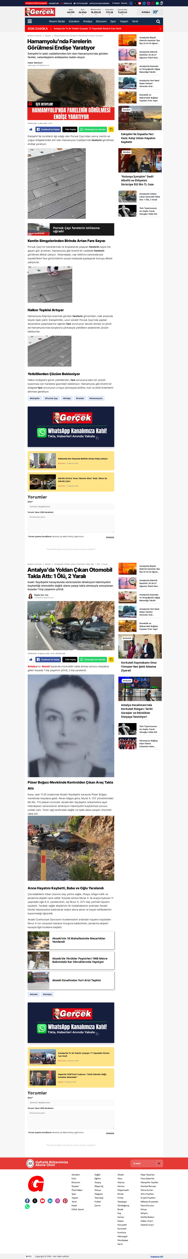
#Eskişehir (35, 398)
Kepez (121, 1220)
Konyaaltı (122, 1224)
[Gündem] (140, 117)
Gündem (76, 1174)
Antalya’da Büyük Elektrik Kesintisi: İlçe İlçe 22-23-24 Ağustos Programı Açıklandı (149, 40)
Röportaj (99, 1186)
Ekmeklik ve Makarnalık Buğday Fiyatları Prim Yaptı (148, 97)
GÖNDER (110, 537)
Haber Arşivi (147, 1220)
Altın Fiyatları (147, 1193)
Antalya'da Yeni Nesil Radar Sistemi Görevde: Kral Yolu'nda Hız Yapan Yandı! (149, 83)
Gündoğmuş (123, 1205)
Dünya (98, 1190)
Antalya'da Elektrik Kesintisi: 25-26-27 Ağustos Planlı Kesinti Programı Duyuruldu (149, 55)
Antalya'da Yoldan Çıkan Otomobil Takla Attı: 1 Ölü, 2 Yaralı (149, 197)
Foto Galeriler (148, 1178)
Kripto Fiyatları (148, 1197)
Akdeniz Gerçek (34, 35)
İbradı (120, 1209)
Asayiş (98, 1182)
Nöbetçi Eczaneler (150, 1201)
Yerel (74, 1201)
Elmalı (121, 1193)
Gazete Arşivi (147, 1224)
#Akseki (34, 994)
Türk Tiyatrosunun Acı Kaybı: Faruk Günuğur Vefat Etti (148, 211)
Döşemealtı (123, 1190)
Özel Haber (77, 1190)
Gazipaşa (122, 1201)
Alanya (121, 1182)
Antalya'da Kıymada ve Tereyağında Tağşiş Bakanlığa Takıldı (149, 69)
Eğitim (98, 1178)
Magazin (99, 1193)
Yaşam (48, 35)
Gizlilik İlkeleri (147, 1217)
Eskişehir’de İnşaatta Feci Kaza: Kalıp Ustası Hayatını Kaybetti (138, 138)
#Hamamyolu (95, 398)
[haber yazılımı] (157, 1256)
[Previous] (50, 29)
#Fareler (80, 398)
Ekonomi (76, 1182)
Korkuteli (122, 1228)
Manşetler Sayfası (149, 1182)
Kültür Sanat (78, 1209)
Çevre (97, 1205)
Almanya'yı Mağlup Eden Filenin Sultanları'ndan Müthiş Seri (148, 743)
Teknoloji (99, 1197)
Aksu (120, 1178)
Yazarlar (124, 3)
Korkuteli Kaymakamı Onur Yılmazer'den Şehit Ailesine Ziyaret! (139, 666)
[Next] (160, 29)
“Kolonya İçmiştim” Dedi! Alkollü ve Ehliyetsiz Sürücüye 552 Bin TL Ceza (137, 180)
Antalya (32, 666)
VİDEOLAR (67, 3)
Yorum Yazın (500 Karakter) (41, 512)
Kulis (74, 1178)
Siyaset (75, 1186)
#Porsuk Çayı (51, 398)
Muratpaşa (123, 1240)
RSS (30, 1256)
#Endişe (67, 398)
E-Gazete (116, 3)
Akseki (48, 564)
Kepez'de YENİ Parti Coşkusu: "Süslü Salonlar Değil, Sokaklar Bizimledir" (92, 28)
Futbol (98, 1201)
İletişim (144, 1213)
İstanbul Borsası (148, 1186)
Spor (74, 1193)
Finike (120, 1197)
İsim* (30, 501)
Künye (144, 1209)
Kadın (74, 1205)
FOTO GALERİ (82, 3)
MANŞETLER (54, 3)
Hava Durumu (147, 1205)
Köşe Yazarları (148, 1174)
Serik (120, 1244)
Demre (121, 1186)
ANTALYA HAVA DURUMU (99, 3)
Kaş (119, 1213)
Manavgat (122, 1236)
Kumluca (122, 1232)
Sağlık (97, 1174)
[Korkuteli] (140, 646)
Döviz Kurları (147, 1190)
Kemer (121, 1217)
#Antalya (47, 994)
